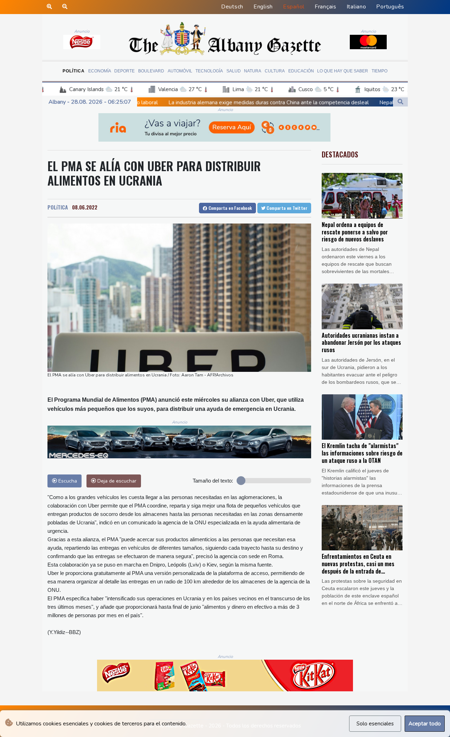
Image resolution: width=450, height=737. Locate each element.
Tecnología (209, 71)
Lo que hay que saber (342, 71)
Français (325, 7)
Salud (233, 71)
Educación (301, 71)
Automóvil (180, 71)
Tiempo (379, 71)
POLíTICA (57, 207)
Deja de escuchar (116, 480)
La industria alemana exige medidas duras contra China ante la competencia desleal (200, 102)
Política (74, 71)
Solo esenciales (375, 723)
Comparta (229, 208)
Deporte (124, 71)
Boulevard (151, 71)
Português (390, 7)
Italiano (356, 7)
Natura (252, 71)
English (263, 7)
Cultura (275, 71)
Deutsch (232, 7)
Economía (99, 71)
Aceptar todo (425, 723)
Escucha (67, 480)
